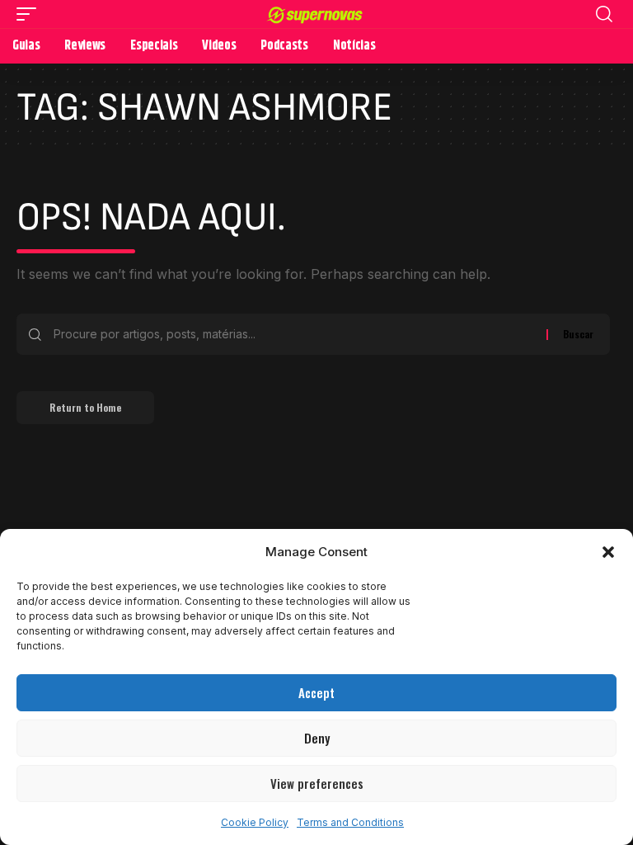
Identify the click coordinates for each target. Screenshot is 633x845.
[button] (608, 552)
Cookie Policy (254, 822)
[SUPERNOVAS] (317, 13)
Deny (317, 738)
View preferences (316, 783)
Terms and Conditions (350, 822)
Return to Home (85, 407)
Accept (316, 692)
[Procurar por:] (293, 334)
